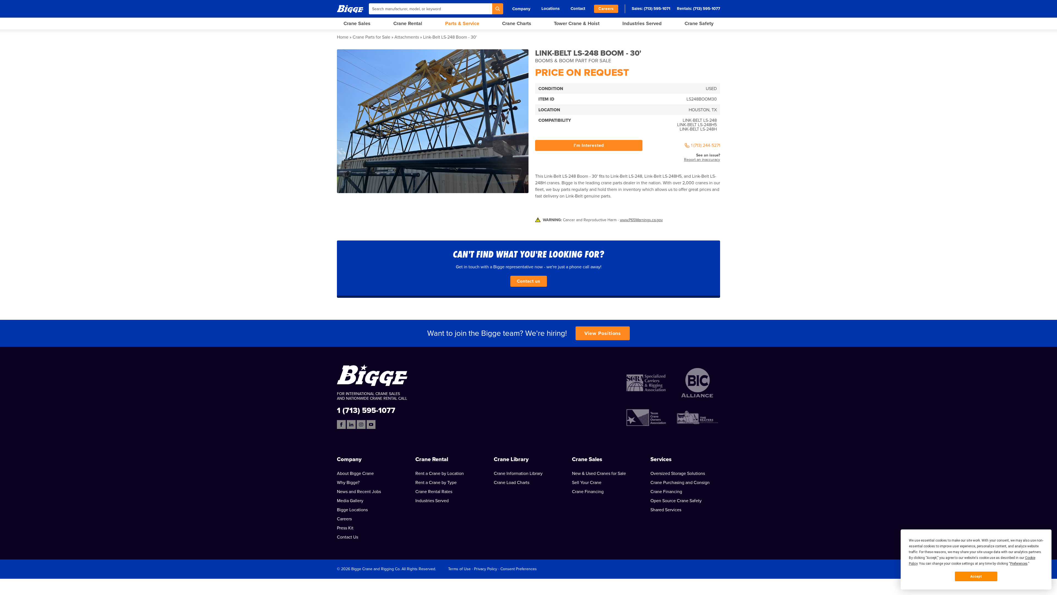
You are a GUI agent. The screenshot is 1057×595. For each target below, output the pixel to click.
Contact (578, 8)
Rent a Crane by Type (436, 482)
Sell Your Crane (586, 482)
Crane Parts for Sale (371, 37)
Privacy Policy (485, 569)
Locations (550, 8)
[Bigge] (350, 8)
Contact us (528, 281)
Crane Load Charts (511, 482)
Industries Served (642, 23)
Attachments (406, 37)
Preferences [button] (1019, 564)
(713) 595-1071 (657, 8)
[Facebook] (341, 424)
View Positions (602, 333)
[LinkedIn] (351, 424)
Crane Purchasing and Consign (680, 482)
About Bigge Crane (355, 473)
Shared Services (665, 510)
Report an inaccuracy (702, 159)
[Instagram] (361, 424)
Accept (976, 576)
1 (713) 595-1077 (366, 410)
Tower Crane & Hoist (577, 23)
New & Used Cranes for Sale (599, 473)
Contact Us (347, 537)
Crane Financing (588, 491)
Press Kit (345, 528)
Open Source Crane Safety (676, 501)
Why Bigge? (348, 482)
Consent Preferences (518, 569)
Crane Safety (699, 23)
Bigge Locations (352, 510)
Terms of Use (459, 569)
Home (342, 37)
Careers (606, 8)
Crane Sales (357, 23)
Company (521, 8)
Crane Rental (407, 23)
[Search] (497, 8)
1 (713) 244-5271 (705, 145)
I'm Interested (589, 145)
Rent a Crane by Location (439, 473)
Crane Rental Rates (433, 491)
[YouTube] (371, 424)
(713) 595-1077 (706, 8)
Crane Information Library (518, 473)
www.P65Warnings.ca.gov (641, 220)
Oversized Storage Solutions (677, 473)
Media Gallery (350, 501)
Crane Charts (516, 23)
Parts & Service (462, 23)
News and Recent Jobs (359, 491)
